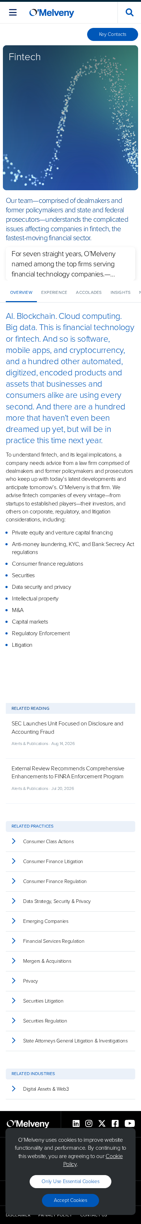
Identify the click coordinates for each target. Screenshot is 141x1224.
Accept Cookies (70, 1200)
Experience (54, 292)
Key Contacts (112, 34)
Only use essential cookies (70, 1181)
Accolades (89, 292)
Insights (121, 292)
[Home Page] (51, 12)
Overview (21, 292)
